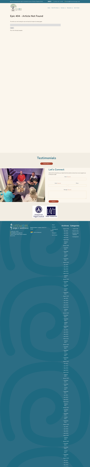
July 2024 (66, 298)
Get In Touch (76, 8)
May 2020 (66, 431)
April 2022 (66, 370)
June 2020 (66, 429)
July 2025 (66, 264)
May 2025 (66, 269)
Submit (53, 201)
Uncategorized (75, 236)
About (53, 225)
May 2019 (66, 464)
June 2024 (66, 300)
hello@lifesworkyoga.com (73, 1)
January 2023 (66, 344)
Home (49, 8)
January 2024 (66, 313)
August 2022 (66, 361)
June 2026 (66, 233)
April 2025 (66, 271)
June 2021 (66, 397)
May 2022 (66, 368)
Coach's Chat (75, 228)
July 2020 (66, 426)
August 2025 (66, 262)
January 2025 (66, 279)
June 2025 (66, 267)
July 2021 (66, 395)
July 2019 (66, 460)
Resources (69, 8)
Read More (46, 163)
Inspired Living (75, 231)
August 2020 (66, 424)
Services (62, 8)
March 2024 (66, 307)
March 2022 (66, 372)
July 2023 (66, 330)
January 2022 (66, 378)
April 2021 (66, 399)
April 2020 (66, 433)
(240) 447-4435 (58, 1)
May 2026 (66, 235)
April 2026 (66, 237)
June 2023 (66, 332)
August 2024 (66, 296)
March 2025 (66, 273)
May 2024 (66, 302)
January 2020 (66, 441)
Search (12, 28)
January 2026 (66, 245)
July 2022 (66, 363)
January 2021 (66, 407)
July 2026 (66, 231)
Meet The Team (54, 8)
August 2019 (66, 458)
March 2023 (66, 338)
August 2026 (66, 228)
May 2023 (66, 334)
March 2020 (66, 435)
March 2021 (66, 401)
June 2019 (66, 462)
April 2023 (66, 336)
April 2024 (66, 305)
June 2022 (66, 365)
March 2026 (66, 239)
